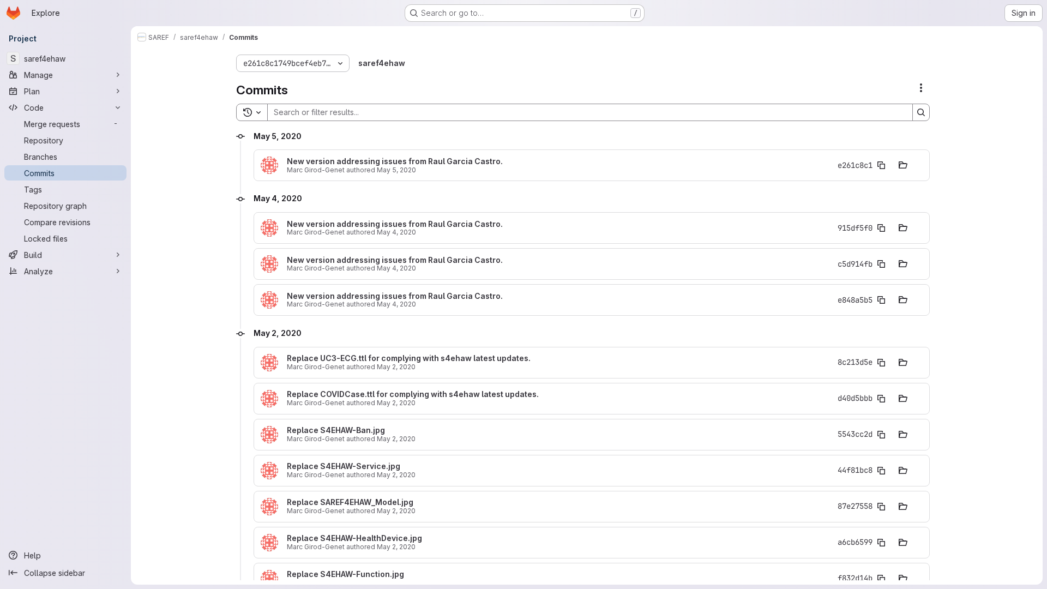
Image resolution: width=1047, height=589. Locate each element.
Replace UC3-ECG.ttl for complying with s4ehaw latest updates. (409, 358)
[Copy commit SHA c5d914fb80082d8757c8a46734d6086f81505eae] (881, 264)
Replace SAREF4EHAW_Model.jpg (350, 502)
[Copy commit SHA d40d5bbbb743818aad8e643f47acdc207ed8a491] (881, 398)
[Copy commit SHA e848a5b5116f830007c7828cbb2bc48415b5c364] (881, 299)
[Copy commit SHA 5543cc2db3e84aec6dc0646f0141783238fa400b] (881, 434)
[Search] (921, 112)
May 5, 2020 (396, 170)
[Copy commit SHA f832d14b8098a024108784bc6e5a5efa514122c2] (881, 578)
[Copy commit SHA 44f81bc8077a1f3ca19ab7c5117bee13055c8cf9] (881, 470)
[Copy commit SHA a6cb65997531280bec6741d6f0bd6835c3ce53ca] (881, 542)
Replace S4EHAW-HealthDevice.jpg (354, 538)
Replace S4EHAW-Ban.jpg (336, 430)
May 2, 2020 (396, 367)
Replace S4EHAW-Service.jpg (343, 466)
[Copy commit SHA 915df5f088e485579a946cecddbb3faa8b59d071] (881, 228)
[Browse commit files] (903, 165)
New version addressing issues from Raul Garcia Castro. (395, 161)
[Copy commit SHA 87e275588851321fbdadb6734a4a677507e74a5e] (881, 506)
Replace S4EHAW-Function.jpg (345, 574)
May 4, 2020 (396, 232)
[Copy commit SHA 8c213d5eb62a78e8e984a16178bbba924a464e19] (881, 362)
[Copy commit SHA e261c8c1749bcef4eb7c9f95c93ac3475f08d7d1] (881, 165)
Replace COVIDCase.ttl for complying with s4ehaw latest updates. (413, 394)
